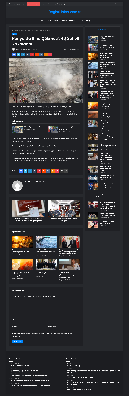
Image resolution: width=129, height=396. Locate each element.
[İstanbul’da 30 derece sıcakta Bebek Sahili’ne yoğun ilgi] (46, 242)
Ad (13, 319)
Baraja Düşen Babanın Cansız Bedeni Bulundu (107, 214)
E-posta (15, 326)
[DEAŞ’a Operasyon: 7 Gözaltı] (17, 129)
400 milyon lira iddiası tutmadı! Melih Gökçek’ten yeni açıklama (107, 187)
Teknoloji (72, 21)
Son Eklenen (102, 30)
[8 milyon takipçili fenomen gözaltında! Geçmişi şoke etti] (93, 74)
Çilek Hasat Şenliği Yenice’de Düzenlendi (107, 46)
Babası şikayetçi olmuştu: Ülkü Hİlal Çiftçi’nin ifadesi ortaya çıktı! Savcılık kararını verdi (108, 125)
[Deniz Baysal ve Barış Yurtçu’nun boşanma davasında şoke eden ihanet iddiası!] (93, 136)
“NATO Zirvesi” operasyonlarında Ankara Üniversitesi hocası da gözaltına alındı (68, 275)
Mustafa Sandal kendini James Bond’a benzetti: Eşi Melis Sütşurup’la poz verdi (108, 84)
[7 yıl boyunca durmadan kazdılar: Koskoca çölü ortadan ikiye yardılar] (93, 114)
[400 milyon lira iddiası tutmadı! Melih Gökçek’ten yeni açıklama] (93, 186)
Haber (49, 21)
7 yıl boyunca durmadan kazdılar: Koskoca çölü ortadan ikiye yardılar (108, 114)
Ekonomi (57, 21)
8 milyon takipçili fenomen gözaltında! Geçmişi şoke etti (107, 74)
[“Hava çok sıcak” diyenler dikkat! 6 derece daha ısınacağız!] (22, 264)
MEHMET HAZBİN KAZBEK (23, 49)
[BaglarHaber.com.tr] (64, 12)
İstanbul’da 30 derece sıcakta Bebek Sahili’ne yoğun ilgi (46, 251)
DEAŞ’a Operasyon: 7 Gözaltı (34, 127)
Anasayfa (41, 21)
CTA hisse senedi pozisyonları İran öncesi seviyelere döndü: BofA (102, 196)
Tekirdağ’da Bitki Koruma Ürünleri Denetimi (105, 168)
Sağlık (64, 21)
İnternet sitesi (52, 326)
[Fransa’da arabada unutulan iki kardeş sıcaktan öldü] (22, 242)
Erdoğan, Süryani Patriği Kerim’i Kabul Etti (44, 273)
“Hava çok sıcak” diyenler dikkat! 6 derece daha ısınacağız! (21, 274)
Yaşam (81, 21)
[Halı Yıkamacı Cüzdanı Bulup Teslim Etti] (93, 224)
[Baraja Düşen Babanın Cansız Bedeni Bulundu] (93, 215)
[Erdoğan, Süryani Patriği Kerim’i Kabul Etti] (46, 264)
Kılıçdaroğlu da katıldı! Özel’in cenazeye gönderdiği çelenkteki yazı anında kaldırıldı (107, 205)
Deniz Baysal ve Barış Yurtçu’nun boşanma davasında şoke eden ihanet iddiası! (107, 137)
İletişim (88, 21)
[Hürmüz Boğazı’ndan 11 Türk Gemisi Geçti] (93, 178)
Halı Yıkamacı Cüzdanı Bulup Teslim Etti (107, 223)
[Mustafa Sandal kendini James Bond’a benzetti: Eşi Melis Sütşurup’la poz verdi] (93, 83)
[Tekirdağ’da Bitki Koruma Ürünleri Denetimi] (93, 169)
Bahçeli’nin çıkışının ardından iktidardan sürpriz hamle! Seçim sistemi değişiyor (69, 251)
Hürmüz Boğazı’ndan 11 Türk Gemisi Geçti (107, 176)
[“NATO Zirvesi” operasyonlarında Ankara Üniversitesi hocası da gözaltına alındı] (69, 264)
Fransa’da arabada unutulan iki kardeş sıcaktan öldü (56, 4)
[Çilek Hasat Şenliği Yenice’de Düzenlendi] (53, 129)
